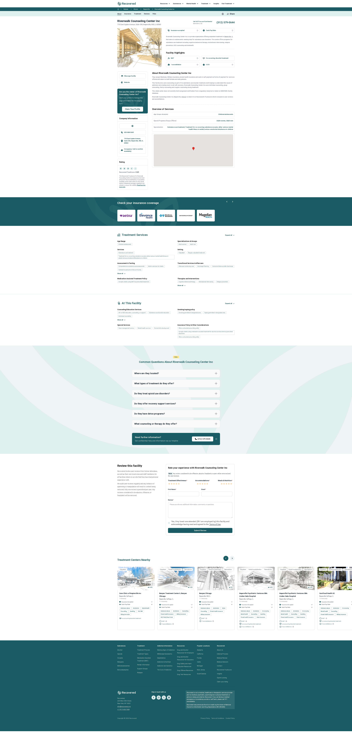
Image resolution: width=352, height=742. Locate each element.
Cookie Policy (230, 718)
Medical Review (222, 658)
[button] (199, 23)
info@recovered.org (124, 706)
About (119, 14)
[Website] (132, 126)
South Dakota (201, 674)
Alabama (200, 650)
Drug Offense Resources (185, 670)
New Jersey (201, 670)
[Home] (118, 9)
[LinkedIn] (169, 698)
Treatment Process (143, 650)
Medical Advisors (222, 662)
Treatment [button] (204, 3)
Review (170, 500)
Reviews (147, 14)
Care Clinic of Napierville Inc (130, 593)
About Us (220, 650)
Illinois (136, 9)
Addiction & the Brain (164, 662)
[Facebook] (154, 698)
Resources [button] (164, 3)
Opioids (119, 654)
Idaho (199, 662)
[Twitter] (164, 698)
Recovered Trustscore (224, 670)
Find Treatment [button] (227, 3)
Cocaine (120, 658)
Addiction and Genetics (164, 666)
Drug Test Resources (184, 674)
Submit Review (200, 530)
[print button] (223, 14)
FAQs (154, 14)
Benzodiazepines (123, 670)
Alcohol (119, 650)
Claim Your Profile (132, 109)
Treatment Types (142, 654)
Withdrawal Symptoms (164, 654)
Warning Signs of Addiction (166, 650)
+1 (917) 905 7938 (123, 709)
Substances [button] (177, 3)
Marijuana (120, 662)
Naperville (146, 9)
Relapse (140, 673)
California (200, 654)
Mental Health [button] (191, 3)
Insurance (127, 14)
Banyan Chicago (205, 593)
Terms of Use (215, 524)
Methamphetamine (123, 666)
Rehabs (126, 9)
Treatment (137, 14)
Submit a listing (222, 678)
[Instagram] (159, 698)
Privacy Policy (205, 718)
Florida (199, 658)
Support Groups (142, 669)
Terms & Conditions (217, 718)
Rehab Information (143, 665)
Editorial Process (222, 654)
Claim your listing (222, 682)
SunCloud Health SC (327, 593)
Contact (219, 666)
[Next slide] (232, 201)
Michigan (200, 666)
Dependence (161, 658)
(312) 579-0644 (204, 439)
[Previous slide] (227, 201)
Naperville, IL (228, 36)
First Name (172, 489)
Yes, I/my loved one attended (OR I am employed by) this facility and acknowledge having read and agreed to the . (200, 522)
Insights (219, 674)
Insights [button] (216, 3)
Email (203, 489)
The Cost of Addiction (164, 670)
